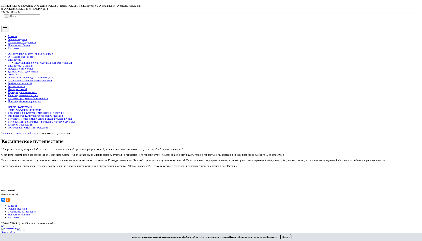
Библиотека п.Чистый (20, 65)
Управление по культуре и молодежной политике (36, 112)
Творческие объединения (22, 42)
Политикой (271, 237)
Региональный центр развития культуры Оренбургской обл (41, 121)
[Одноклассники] (8, 200)
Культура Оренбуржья (20, 124)
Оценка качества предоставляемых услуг (31, 77)
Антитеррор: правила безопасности (28, 98)
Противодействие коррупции (24, 101)
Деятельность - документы (23, 71)
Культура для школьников (22, 92)
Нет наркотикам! (17, 89)
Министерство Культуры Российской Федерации (35, 115)
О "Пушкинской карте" (21, 56)
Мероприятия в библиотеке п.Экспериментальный (43, 62)
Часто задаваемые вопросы (23, 95)
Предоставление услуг (20, 68)
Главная (12, 36)
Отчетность (14, 74)
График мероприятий (20, 83)
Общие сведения (17, 39)
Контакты (13, 48)
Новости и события (19, 45)
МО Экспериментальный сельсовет (28, 127)
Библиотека (14, 59)
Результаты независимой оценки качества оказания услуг (40, 118)
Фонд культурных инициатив (24, 109)
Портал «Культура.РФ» (21, 106)
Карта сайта (8, 232)
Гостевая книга (16, 86)
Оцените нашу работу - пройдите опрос (30, 53)
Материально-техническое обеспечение (30, 80)
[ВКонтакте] (3, 200)
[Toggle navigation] (5, 29)
